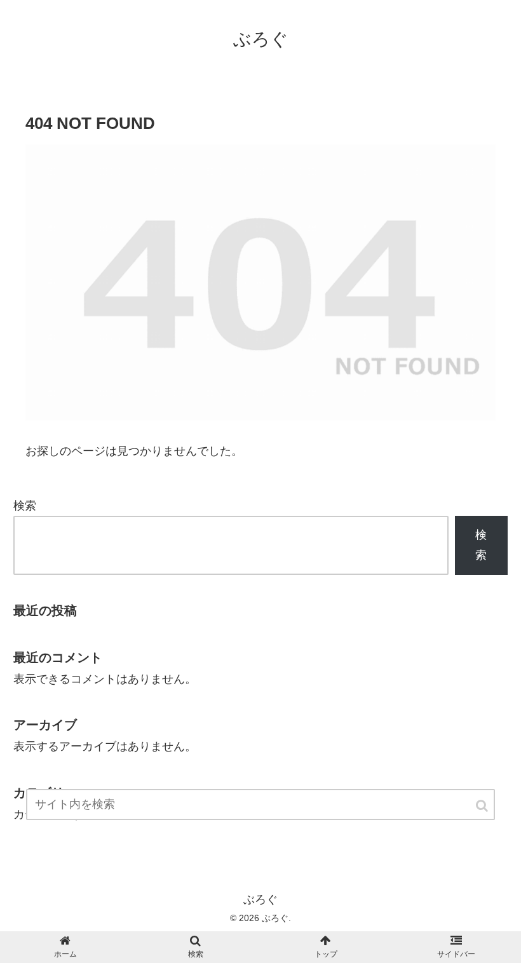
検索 (24, 505)
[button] (483, 805)
